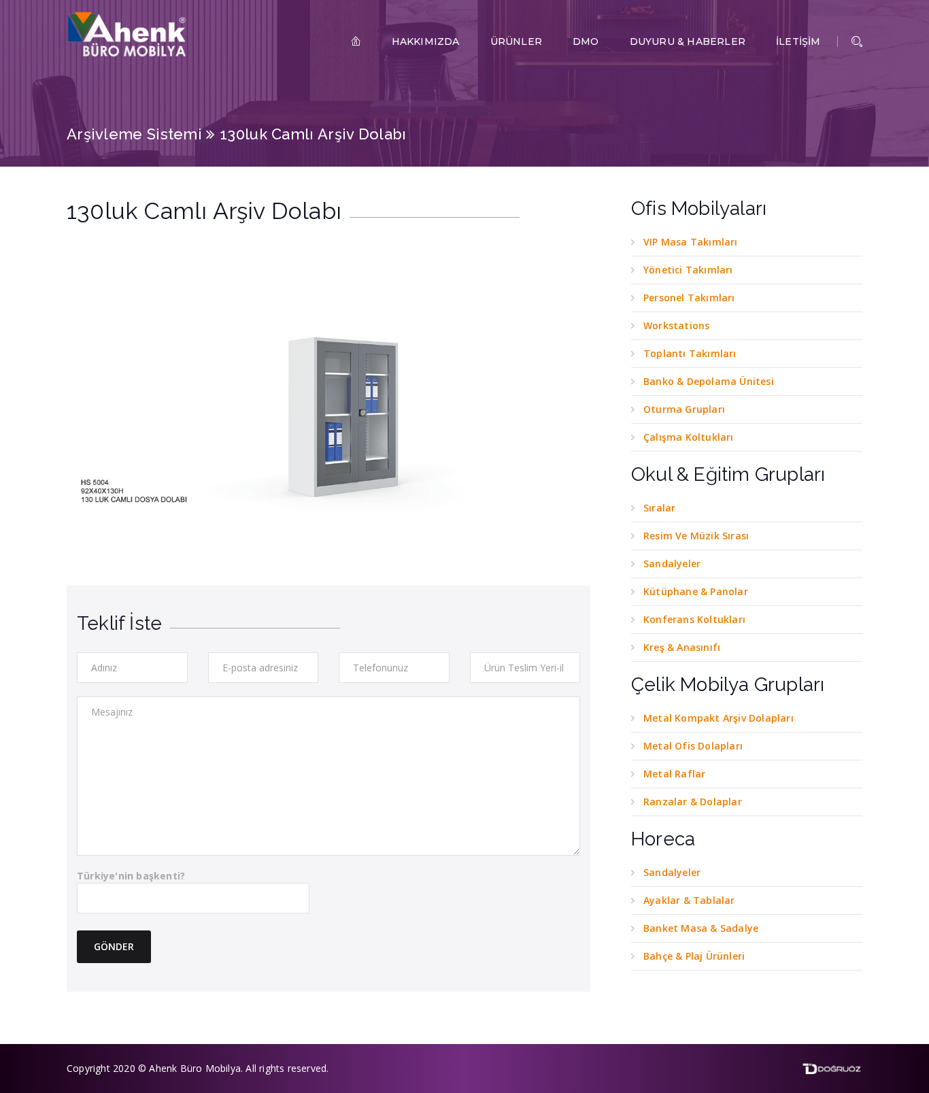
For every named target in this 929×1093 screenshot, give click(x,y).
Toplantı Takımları (690, 353)
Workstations (676, 325)
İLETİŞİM (798, 41)
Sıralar (659, 507)
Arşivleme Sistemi (134, 134)
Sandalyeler (671, 563)
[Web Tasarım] (831, 1067)
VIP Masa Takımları (690, 241)
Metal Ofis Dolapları (693, 745)
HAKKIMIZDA (426, 41)
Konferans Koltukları (694, 619)
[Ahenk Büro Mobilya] (127, 34)
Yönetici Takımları (688, 269)
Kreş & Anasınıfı (681, 647)
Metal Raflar (674, 773)
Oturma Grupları (684, 409)
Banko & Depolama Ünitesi (708, 381)
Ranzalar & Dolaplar (692, 801)
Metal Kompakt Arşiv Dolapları (718, 717)
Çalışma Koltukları (688, 437)
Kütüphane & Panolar (695, 591)
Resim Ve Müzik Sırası (696, 535)
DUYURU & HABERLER (687, 41)
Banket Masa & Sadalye (700, 928)
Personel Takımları (689, 297)
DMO (586, 41)
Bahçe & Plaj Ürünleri (694, 955)
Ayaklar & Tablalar (689, 900)
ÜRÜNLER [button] (516, 41)
